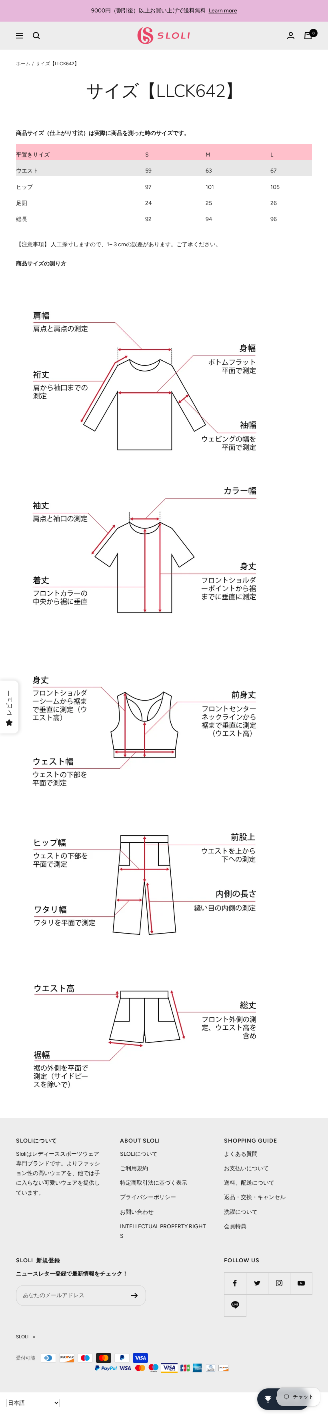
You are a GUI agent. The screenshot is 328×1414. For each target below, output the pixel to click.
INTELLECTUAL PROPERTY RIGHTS (163, 1231)
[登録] (134, 1295)
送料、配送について (249, 1182)
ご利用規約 (134, 1168)
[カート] (308, 35)
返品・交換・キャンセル (255, 1197)
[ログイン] (290, 35)
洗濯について (241, 1212)
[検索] (36, 35)
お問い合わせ (137, 1212)
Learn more (223, 10)
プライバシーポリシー (148, 1197)
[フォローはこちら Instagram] (279, 1283)
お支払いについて (246, 1168)
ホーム (23, 63)
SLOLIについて (139, 1154)
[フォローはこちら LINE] (235, 1305)
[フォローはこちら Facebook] (235, 1283)
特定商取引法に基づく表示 (153, 1182)
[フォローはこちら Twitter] (257, 1283)
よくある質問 (241, 1154)
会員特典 (235, 1226)
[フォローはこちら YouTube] (301, 1283)
